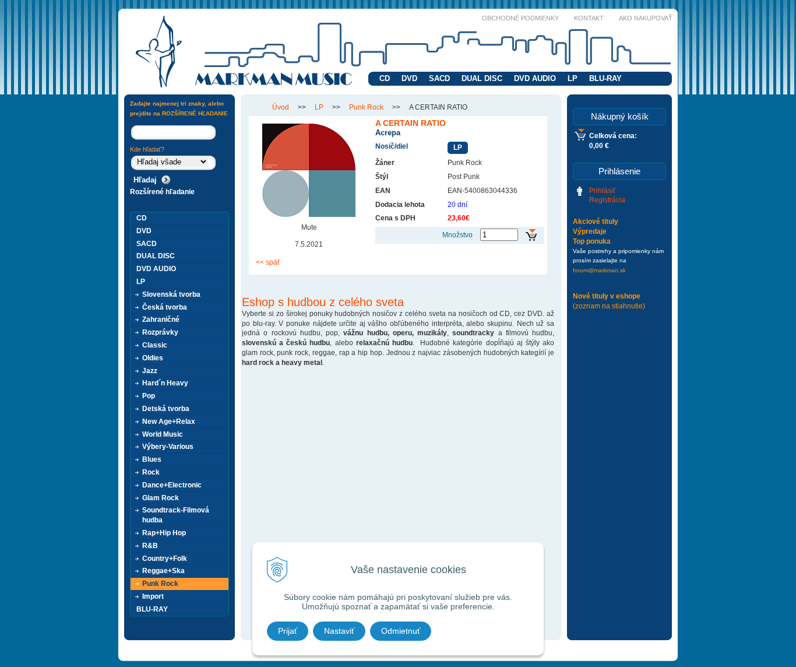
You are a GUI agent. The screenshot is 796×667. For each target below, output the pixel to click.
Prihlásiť (602, 191)
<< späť (268, 262)
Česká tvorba (164, 307)
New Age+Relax (168, 421)
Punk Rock (366, 107)
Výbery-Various (167, 447)
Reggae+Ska (163, 571)
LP (572, 78)
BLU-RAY (605, 78)
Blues (151, 459)
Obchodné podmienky (520, 18)
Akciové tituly (595, 221)
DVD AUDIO (535, 78)
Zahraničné (160, 319)
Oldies (152, 358)
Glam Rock (160, 498)
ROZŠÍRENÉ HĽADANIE (195, 113)
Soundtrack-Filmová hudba (175, 515)
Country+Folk (164, 558)
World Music (162, 434)
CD (384, 78)
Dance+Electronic (172, 485)
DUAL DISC (482, 78)
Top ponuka (592, 241)
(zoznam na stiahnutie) (609, 306)
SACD (439, 78)
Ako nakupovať (645, 18)
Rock (151, 472)
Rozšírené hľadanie (162, 192)
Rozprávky (160, 332)
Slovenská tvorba (171, 294)
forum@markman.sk (599, 270)
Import (153, 596)
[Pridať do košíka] (531, 235)
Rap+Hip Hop (164, 533)
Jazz (149, 371)
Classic (154, 345)
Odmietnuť (400, 631)
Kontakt (589, 18)
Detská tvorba (165, 409)
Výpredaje (590, 231)
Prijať (287, 631)
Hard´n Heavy (165, 383)
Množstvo (457, 235)
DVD (409, 78)
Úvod (280, 107)
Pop (148, 396)
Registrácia (607, 200)
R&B (150, 546)
